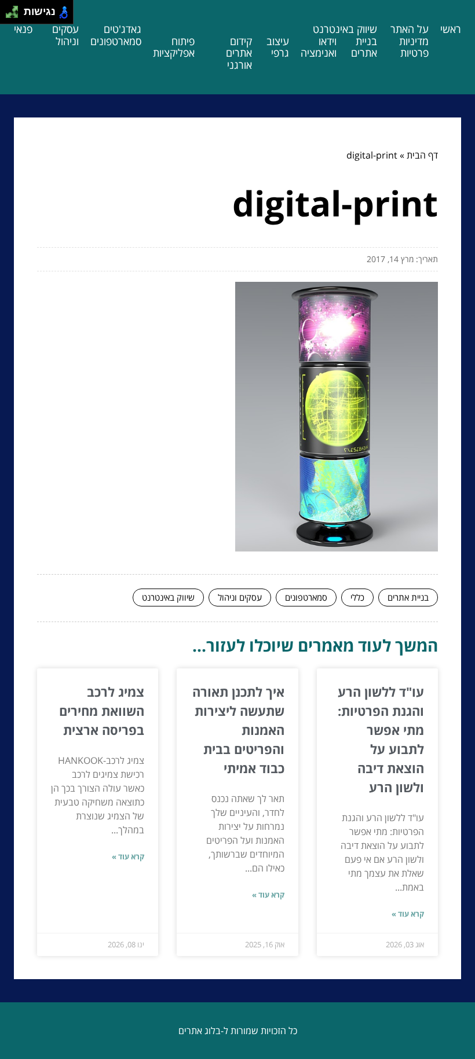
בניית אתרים (364, 47)
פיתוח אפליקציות (174, 47)
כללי (357, 597)
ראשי (450, 29)
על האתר (409, 29)
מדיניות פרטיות (414, 47)
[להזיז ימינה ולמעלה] (15, 9)
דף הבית (422, 155)
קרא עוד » (408, 914)
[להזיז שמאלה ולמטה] (9, 15)
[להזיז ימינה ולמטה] (15, 15)
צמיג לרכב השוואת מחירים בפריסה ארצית (101, 710)
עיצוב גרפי (277, 47)
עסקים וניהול (65, 35)
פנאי (23, 29)
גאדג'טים (122, 29)
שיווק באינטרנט (345, 29)
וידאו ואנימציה (319, 47)
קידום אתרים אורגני (239, 53)
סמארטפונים (115, 41)
